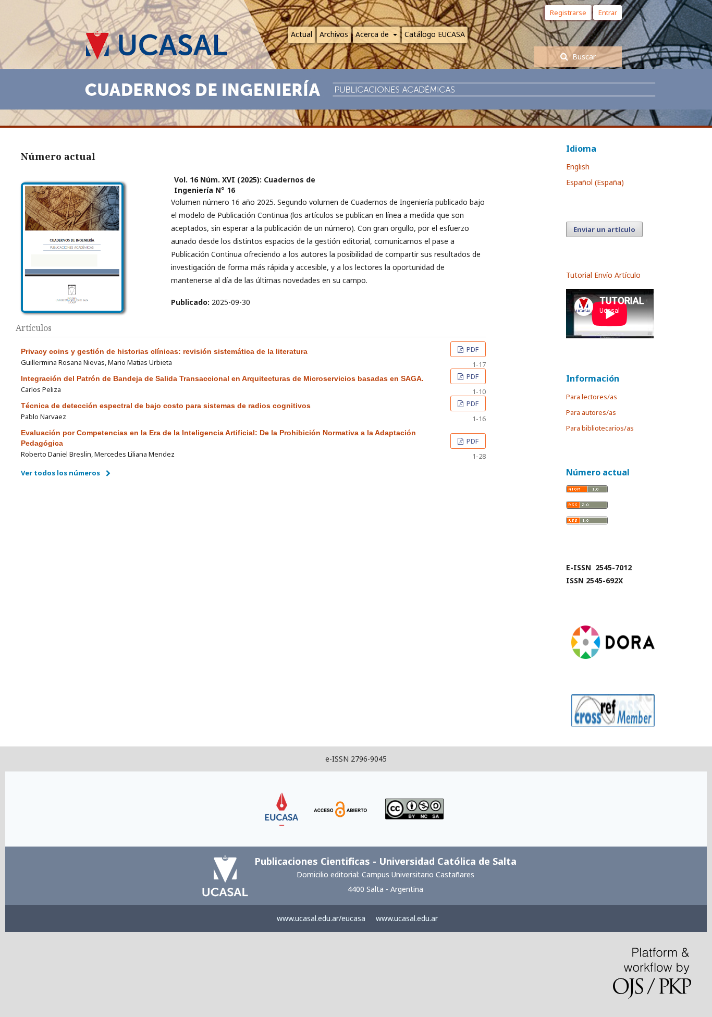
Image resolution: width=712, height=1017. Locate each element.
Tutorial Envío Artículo (603, 275)
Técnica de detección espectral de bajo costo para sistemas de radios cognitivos (166, 405)
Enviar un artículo (604, 229)
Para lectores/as (591, 396)
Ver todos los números (60, 472)
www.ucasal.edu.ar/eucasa (321, 918)
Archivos (334, 34)
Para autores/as (591, 412)
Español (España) (595, 182)
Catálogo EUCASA (434, 34)
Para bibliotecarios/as (600, 428)
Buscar (583, 57)
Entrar (610, 12)
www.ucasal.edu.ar (407, 918)
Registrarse (568, 12)
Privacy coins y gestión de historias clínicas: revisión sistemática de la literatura (164, 351)
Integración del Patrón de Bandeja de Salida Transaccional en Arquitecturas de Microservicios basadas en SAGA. (222, 378)
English (578, 166)
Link (282, 797)
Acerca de (373, 34)
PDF (471, 349)
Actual (301, 34)
